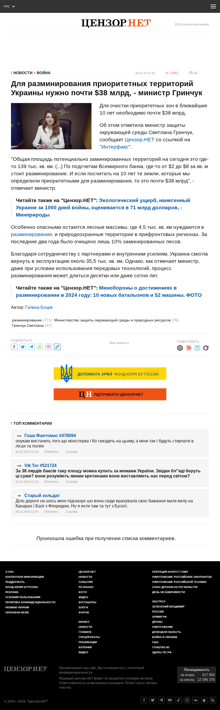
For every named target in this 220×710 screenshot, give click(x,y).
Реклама (12, 592)
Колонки (85, 647)
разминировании (31, 234)
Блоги (83, 607)
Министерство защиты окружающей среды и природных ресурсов (116, 320)
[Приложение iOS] (204, 700)
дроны (157, 621)
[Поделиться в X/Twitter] (23, 346)
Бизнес (84, 621)
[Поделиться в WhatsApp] (40, 346)
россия (158, 611)
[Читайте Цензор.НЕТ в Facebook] (144, 700)
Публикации (88, 642)
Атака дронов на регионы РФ (175, 587)
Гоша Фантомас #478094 (50, 435)
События (86, 581)
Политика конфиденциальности (30, 602)
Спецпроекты (89, 637)
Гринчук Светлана (32, 325)
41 (196, 73)
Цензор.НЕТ (140, 139)
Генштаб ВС (161, 647)
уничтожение (162, 626)
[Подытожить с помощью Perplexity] (197, 347)
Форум (84, 612)
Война (43, 73)
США (155, 642)
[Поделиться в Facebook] (14, 346)
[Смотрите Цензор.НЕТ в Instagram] (187, 700)
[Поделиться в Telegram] (31, 346)
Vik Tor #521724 (40, 465)
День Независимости (168, 592)
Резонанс (86, 587)
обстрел (158, 601)
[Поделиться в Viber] (48, 346)
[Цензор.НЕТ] (116, 23)
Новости (22, 73)
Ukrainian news (17, 612)
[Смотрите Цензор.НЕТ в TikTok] (178, 700)
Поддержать (15, 581)
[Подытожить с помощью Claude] (188, 347)
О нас (9, 571)
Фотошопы (87, 602)
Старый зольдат (42, 495)
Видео (83, 597)
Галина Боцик (39, 307)
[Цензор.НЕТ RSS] (213, 700)
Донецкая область (166, 632)
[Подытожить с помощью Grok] (206, 347)
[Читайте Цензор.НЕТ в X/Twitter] (152, 700)
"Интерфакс (114, 147)
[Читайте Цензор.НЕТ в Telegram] (161, 700)
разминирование (32, 320)
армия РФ (159, 616)
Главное (85, 632)
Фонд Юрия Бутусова (21, 587)
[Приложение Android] (195, 700)
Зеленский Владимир (168, 606)
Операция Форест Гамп (170, 571)
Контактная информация (24, 576)
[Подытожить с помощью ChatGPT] (180, 347)
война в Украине (165, 637)
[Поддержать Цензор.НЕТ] (110, 395)
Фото (83, 592)
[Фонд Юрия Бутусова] (110, 373)
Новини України (17, 607)
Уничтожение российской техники (179, 581)
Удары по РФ (162, 652)
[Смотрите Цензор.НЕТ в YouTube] (170, 700)
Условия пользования (22, 597)
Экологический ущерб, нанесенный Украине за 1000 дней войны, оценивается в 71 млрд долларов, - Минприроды (103, 208)
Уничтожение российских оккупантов (182, 576)
